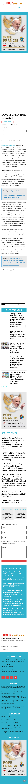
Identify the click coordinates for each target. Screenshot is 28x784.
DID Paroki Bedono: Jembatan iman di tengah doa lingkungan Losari (20, 515)
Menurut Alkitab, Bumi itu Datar (9, 719)
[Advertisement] (14, 70)
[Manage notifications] (24, 781)
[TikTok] (11, 677)
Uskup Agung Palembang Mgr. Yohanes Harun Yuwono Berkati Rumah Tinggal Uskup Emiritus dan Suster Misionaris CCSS (13, 727)
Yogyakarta (22, 304)
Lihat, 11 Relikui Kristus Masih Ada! (10, 722)
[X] (6, 136)
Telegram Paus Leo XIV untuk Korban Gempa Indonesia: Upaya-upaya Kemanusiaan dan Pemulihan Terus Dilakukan (17, 362)
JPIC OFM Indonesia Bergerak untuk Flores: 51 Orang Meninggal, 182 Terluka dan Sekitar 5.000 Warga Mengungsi (17, 378)
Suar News (4, 618)
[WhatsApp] (9, 136)
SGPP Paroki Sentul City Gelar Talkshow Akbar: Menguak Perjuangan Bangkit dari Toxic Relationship (17, 347)
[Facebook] (2, 136)
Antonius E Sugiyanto (12, 124)
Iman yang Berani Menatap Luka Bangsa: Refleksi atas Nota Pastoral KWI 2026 (17, 334)
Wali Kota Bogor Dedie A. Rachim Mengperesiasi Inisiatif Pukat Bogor (13, 494)
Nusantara (7, 122)
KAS (17, 304)
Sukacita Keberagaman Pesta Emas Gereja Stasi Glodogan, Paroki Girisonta (7, 515)
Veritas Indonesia (5, 386)
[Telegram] (13, 136)
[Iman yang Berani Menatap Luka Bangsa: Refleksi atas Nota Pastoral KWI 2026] (5, 333)
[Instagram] (7, 677)
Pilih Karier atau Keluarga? (7, 716)
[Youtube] (15, 677)
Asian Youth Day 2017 (10, 304)
